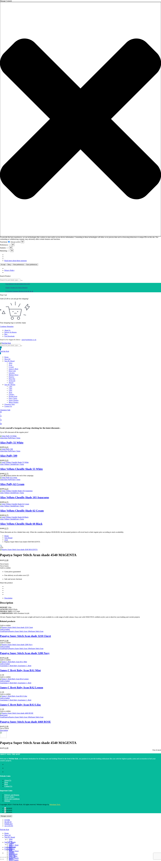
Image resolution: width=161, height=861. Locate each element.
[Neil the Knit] (5, 343)
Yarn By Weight (9, 384)
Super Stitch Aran (37, 631)
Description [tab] (8, 598)
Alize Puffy (8, 438)
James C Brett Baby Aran (12, 666)
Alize (10, 363)
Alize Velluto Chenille (7, 464)
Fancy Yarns (13, 398)
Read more (4, 715)
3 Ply (10, 388)
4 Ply (10, 390)
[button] (80, 119)
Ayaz (10, 365)
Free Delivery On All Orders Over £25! (17, 284)
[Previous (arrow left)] (1, 859)
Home (6, 357)
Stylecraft (12, 381)
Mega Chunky (14, 402)
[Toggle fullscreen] (3, 857)
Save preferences (31, 264)
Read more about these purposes (15, 261)
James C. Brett (26, 666)
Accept (3, 264)
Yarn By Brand (9, 361)
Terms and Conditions (12, 799)
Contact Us (8, 406)
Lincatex (12, 373)
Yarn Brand (8, 538)
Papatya (11, 377)
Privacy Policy (9, 270)
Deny (9, 264)
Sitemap (7, 801)
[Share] (5, 857)
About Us (7, 330)
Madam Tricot (13, 375)
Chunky (11, 394)
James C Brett (13, 369)
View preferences (18, 264)
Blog (5, 334)
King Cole (12, 371)
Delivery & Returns (10, 332)
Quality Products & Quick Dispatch (16, 287)
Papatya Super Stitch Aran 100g (20, 631)
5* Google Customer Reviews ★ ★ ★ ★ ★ (19, 291)
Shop (6, 782)
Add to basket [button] (5, 629)
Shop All (7, 359)
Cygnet (11, 367)
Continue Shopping (6, 326)
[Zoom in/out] (1, 857)
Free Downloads (9, 336)
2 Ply (10, 386)
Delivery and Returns (11, 795)
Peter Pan (12, 379)
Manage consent (6, 816)
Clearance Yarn (9, 404)
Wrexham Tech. (55, 804)
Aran (10, 392)
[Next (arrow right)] (3, 859)
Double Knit (13, 396)
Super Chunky (14, 400)
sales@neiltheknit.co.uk (29, 340)
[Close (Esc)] (7, 857)
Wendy (11, 383)
